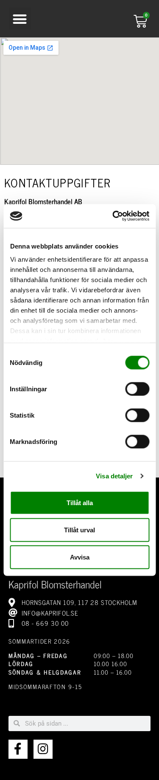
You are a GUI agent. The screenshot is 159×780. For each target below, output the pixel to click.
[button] (20, 19)
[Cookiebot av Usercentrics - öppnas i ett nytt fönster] (113, 216)
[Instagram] (43, 749)
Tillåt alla (80, 502)
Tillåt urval (79, 529)
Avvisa (79, 556)
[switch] (137, 389)
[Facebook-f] (18, 749)
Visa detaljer (114, 476)
